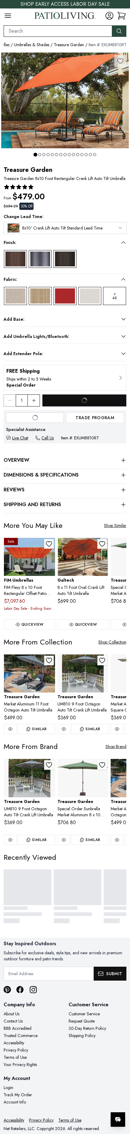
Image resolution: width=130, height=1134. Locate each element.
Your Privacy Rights (20, 1065)
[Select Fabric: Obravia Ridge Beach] (40, 296)
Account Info (15, 1102)
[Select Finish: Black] (65, 259)
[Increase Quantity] (34, 400)
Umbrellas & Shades (31, 45)
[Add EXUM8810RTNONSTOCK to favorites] (102, 765)
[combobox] (58, 31)
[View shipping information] (65, 377)
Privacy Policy (16, 1050)
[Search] (119, 31)
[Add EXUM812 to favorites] (49, 660)
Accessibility (14, 1043)
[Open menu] (8, 15)
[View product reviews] (19, 187)
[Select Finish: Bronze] (15, 259)
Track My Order (18, 1095)
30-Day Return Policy (87, 1028)
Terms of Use (15, 1057)
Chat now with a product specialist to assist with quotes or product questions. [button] (84, 1103)
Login (8, 1087)
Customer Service (84, 1014)
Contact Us (13, 1021)
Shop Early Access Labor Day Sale (65, 4)
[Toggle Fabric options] (123, 279)
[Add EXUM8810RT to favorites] (120, 61)
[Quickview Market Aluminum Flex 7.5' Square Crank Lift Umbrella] (117, 729)
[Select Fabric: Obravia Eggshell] (90, 296)
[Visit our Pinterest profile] (7, 989)
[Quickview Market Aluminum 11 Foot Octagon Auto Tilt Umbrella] (10, 729)
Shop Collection (112, 642)
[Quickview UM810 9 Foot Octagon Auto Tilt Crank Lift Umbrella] (63, 729)
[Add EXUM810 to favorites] (102, 660)
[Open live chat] (118, 1119)
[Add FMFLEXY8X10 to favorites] (49, 544)
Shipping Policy (82, 1036)
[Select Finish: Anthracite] (40, 259)
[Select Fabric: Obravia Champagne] (15, 296)
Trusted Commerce (20, 1036)
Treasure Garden (69, 45)
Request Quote (82, 1021)
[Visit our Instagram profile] (33, 989)
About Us (11, 1014)
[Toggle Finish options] (123, 242)
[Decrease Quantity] (10, 400)
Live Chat (20, 438)
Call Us (47, 438)
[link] (121, 16)
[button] (61, 242)
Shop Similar (115, 525)
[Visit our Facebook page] (20, 989)
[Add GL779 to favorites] (102, 544)
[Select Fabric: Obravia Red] (65, 296)
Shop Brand (116, 747)
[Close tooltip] (120, 1101)
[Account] (109, 16)
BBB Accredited (17, 1028)
